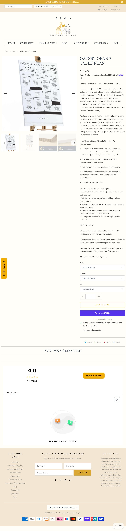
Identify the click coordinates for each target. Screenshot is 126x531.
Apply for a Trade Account (15, 483)
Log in (117, 6)
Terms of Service (15, 480)
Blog (15, 487)
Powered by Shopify (74, 513)
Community (15, 490)
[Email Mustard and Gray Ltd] (69, 18)
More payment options (102, 319)
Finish (82, 273)
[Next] (73, 93)
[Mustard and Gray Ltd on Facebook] (56, 18)
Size (81, 262)
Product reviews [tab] (12, 392)
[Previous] (5, 93)
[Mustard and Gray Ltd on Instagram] (65, 18)
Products (14, 51)
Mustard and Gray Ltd (58, 513)
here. (88, 178)
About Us (15, 462)
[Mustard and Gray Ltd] (63, 29)
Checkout (115, 10)
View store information (92, 330)
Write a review (94, 375)
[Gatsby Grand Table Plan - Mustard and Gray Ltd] (39, 93)
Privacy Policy (15, 473)
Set (81, 284)
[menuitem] (11, 43)
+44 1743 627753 (104, 6)
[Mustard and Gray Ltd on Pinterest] (60, 18)
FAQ (15, 497)
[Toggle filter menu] (117, 399)
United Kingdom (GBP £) (47, 6)
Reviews (3, 268)
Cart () (104, 10)
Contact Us (15, 494)
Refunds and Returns (15, 469)
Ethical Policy (15, 476)
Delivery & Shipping (15, 466)
